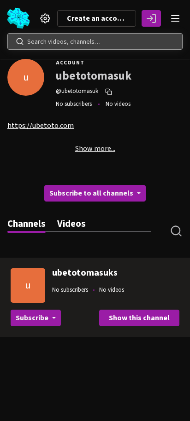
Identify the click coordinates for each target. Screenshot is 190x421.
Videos (71, 224)
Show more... (95, 149)
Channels (26, 224)
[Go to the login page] (151, 18)
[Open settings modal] (45, 18)
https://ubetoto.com (40, 126)
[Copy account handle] (110, 91)
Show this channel (139, 318)
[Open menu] (175, 18)
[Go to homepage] (20, 18)
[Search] (20, 41)
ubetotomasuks (85, 272)
